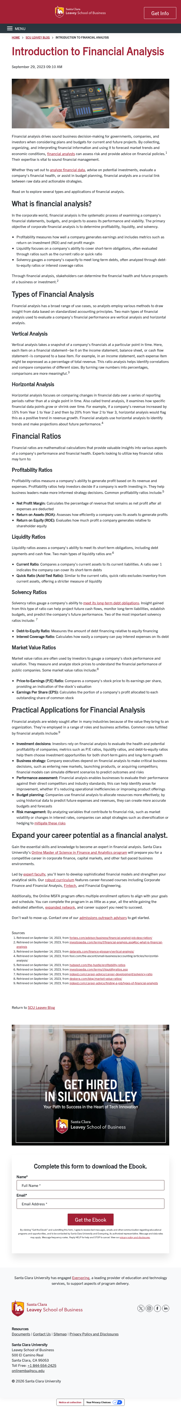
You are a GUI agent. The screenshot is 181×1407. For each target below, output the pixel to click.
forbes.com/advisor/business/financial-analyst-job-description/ (111, 938)
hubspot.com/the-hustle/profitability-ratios (97, 965)
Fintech (70, 885)
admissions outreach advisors (103, 917)
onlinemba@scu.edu (28, 1370)
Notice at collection (70, 1402)
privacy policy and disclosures (135, 1237)
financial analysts (61, 153)
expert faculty (34, 873)
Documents (21, 1333)
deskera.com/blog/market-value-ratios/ (96, 978)
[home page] (90, 12)
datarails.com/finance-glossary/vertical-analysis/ (102, 951)
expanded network (60, 907)
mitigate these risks (50, 822)
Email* (21, 1195)
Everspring (80, 1277)
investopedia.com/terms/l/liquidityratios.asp (99, 969)
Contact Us (42, 1333)
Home (16, 37)
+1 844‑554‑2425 (42, 1365)
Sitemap (60, 1333)
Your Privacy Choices (98, 1402)
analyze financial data (67, 169)
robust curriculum (59, 879)
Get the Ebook (90, 1219)
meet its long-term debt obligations (111, 602)
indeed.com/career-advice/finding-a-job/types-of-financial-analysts (114, 983)
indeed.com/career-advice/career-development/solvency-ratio (111, 974)
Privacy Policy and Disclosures (94, 1333)
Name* (22, 1176)
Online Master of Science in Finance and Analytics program (79, 852)
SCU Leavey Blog (38, 37)
